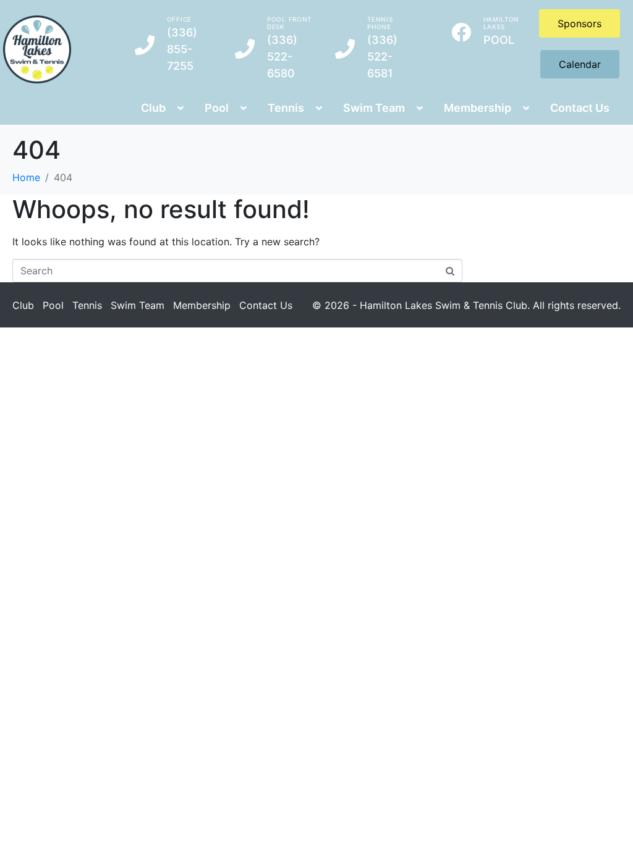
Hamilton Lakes (501, 22)
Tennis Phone (380, 22)
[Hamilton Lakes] (461, 32)
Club (23, 305)
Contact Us (265, 305)
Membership (202, 305)
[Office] (145, 45)
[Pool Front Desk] (245, 49)
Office (179, 19)
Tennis (87, 305)
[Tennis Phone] (345, 49)
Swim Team (137, 305)
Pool (53, 305)
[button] (160, 108)
